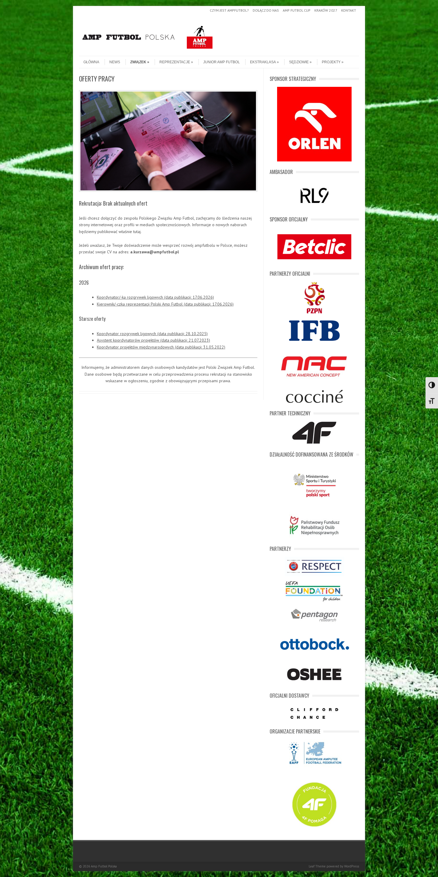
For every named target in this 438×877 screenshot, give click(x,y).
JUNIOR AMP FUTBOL (221, 62)
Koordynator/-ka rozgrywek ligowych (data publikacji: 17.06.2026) (155, 297)
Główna (91, 62)
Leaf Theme (317, 866)
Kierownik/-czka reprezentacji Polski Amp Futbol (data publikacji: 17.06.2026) (165, 304)
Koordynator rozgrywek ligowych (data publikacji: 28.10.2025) (152, 333)
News (114, 62)
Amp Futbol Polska (104, 866)
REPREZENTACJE (174, 62)
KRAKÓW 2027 (325, 10)
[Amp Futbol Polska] (147, 50)
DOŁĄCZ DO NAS (266, 10)
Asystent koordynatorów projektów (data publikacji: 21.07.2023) (153, 340)
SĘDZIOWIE (299, 62)
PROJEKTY (331, 62)
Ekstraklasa (263, 62)
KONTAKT (348, 10)
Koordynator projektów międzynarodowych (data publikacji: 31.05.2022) (161, 347)
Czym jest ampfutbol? (229, 10)
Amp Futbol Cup (296, 10)
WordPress (351, 866)
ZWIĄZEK (138, 62)
